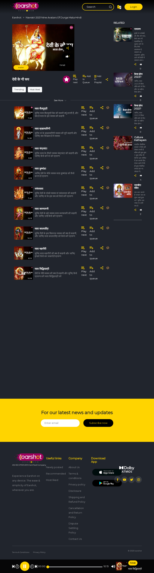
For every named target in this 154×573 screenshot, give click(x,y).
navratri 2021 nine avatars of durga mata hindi (54, 17)
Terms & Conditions (20, 552)
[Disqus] (60, 337)
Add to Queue (87, 79)
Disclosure (75, 491)
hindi (133, 563)
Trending (19, 89)
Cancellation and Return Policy (76, 513)
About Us (74, 467)
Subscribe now (98, 423)
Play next (75, 81)
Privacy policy (77, 484)
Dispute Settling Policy (73, 528)
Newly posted (54, 467)
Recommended (56, 473)
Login (133, 6)
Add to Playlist (98, 79)
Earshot (16, 17)
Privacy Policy (39, 552)
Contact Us (75, 539)
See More (58, 100)
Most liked (35, 89)
